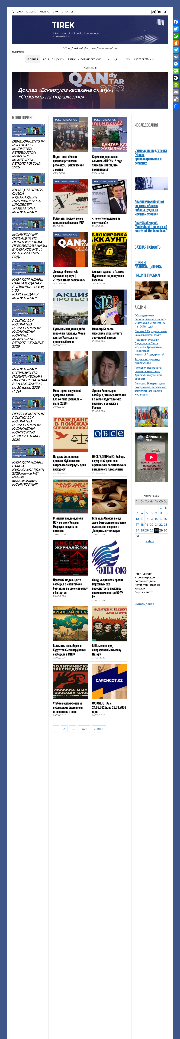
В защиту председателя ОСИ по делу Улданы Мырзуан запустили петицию (68, 524)
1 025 (83, 728)
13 (151, 519)
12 (146, 519)
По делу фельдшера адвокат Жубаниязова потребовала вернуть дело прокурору (69, 462)
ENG (127, 59)
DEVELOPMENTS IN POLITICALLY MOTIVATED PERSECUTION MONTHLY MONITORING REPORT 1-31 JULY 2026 (28, 154)
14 (156, 519)
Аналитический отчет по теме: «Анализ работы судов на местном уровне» (149, 207)
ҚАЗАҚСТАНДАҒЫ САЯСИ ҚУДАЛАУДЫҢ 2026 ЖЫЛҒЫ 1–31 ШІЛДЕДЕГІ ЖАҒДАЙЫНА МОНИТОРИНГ (27, 201)
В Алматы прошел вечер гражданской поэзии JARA (68, 220)
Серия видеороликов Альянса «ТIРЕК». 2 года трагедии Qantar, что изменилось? (107, 162)
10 (137, 519)
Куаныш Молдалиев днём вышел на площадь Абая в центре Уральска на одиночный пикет (69, 335)
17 (137, 524)
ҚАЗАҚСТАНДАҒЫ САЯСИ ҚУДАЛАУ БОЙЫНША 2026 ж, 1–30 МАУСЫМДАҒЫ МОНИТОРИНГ (28, 289)
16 (165, 519)
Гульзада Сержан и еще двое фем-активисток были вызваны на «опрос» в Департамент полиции (109, 524)
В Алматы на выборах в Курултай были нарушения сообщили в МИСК (69, 649)
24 (137, 530)
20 (151, 524)
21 (156, 524)
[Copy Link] (175, 99)
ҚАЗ (116, 59)
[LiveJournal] (175, 78)
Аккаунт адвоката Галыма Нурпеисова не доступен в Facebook (108, 275)
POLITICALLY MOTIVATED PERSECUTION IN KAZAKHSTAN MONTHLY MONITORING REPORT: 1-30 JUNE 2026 (27, 333)
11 (142, 519)
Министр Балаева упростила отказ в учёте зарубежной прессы (107, 333)
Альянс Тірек (48, 11)
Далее (98, 728)
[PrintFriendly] (175, 85)
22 (161, 524)
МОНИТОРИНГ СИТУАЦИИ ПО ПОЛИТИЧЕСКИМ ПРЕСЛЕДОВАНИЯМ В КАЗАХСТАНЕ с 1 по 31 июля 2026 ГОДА (28, 246)
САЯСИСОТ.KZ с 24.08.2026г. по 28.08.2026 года (109, 707)
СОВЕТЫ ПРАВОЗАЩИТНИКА (148, 264)
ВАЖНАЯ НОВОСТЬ (147, 247)
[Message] (175, 70)
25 (142, 530)
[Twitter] (175, 28)
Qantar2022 (143, 59)
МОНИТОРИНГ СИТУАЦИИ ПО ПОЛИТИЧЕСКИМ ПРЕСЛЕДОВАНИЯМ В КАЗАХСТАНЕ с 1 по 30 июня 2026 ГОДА (28, 380)
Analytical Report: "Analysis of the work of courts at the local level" (151, 226)
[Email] (175, 92)
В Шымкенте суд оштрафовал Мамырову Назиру (106, 649)
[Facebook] (175, 21)
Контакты (66, 11)
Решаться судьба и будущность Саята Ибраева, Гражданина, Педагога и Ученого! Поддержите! (149, 347)
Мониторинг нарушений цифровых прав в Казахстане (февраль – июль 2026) (67, 396)
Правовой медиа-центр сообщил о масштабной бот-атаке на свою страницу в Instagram (70, 586)
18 (142, 524)
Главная (31, 11)
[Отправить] (175, 106)
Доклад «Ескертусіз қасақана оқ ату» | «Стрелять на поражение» (69, 275)
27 (151, 530)
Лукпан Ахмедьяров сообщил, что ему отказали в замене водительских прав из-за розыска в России (109, 399)
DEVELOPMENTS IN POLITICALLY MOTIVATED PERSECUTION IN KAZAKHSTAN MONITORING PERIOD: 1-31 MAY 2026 (28, 426)
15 (161, 519)
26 (147, 530)
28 (156, 530)
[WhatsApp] (175, 35)
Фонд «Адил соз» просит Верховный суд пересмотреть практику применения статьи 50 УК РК (107, 588)
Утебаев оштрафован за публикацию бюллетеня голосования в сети (68, 707)
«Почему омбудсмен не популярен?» (106, 220)
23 (165, 524)
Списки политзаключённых (88, 59)
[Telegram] (175, 49)
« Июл (150, 541)
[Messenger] (175, 63)
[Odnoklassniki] (175, 42)
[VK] (175, 56)
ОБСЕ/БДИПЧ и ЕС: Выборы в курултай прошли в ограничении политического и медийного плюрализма (109, 462)
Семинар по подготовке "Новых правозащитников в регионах (151, 156)
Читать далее (144, 604)
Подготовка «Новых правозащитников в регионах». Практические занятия (68, 162)
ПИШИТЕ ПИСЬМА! (147, 275)
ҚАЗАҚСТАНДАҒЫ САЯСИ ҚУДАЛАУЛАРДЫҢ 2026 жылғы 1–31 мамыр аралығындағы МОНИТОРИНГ (28, 473)
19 (146, 524)
